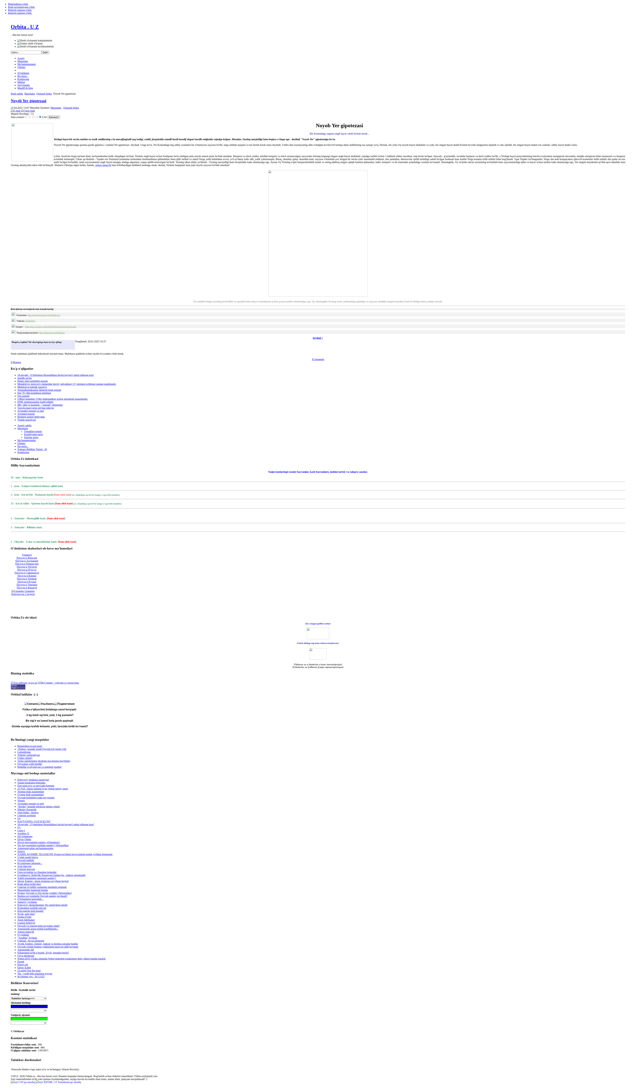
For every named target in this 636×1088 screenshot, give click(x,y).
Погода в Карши (27, 575)
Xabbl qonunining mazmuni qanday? (36, 878)
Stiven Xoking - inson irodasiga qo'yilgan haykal (42, 881)
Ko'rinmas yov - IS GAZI (30, 976)
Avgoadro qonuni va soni (30, 410)
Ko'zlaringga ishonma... (29, 863)
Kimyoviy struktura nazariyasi (33, 779)
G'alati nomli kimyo (27, 857)
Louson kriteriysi (26, 922)
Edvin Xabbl (24, 967)
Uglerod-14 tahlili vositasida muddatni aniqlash (42, 887)
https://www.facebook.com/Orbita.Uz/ (43, 315)
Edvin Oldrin (24, 839)
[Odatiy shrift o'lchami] (30, 43)
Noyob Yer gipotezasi (28, 101)
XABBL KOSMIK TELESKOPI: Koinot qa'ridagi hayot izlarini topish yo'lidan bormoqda (64, 854)
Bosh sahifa (17, 93)
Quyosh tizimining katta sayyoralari (35, 797)
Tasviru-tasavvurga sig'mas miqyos (35, 407)
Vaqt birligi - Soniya (27, 812)
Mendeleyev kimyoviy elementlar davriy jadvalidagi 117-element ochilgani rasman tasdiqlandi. (66, 384)
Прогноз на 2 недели (23, 594)
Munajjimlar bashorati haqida (32, 890)
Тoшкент (27, 554)
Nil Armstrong (24, 836)
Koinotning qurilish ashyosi (31, 908)
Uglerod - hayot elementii (30, 940)
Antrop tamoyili (25, 931)
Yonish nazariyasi (26, 419)
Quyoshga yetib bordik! (29, 764)
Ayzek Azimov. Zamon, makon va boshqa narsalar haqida (47, 943)
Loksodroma (24, 752)
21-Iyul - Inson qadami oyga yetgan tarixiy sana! (42, 788)
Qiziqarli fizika (44, 93)
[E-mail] (15, 110)
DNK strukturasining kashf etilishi (35, 402)
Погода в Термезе (27, 578)
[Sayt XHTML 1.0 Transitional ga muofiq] (58, 1082)
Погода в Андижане (26, 560)
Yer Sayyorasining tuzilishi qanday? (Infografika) (43, 845)
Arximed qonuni (26, 413)
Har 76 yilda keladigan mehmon (34, 393)
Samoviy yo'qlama (27, 902)
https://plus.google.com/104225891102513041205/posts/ (50, 327)
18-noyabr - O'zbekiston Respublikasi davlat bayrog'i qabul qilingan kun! (55, 375)
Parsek (20, 961)
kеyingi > (318, 338)
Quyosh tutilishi (25, 860)
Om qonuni (23, 396)
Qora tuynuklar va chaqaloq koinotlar (36, 872)
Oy (19, 818)
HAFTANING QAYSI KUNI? (34, 821)
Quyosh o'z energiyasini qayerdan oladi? (38, 925)
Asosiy (21, 58)
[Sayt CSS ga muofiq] (23, 1082)
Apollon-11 (23, 833)
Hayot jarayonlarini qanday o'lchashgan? (38, 842)
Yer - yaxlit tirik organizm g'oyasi (34, 973)
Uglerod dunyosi (26, 869)
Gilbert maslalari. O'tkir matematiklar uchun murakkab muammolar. (52, 399)
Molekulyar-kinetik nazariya (32, 387)
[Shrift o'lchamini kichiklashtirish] (35, 46)
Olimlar (21, 67)
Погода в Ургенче (27, 566)
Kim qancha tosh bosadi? (30, 911)
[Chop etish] (28, 110)
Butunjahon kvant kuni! (29, 746)
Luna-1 (21, 830)
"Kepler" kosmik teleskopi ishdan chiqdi (38, 806)
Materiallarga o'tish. (18, 4)
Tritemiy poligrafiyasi (28, 755)
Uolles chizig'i (24, 758)
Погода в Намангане (27, 563)
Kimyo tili (22, 964)
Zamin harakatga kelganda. (31, 782)
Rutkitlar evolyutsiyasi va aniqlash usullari (39, 767)
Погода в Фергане (27, 557)
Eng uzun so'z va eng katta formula (35, 785)
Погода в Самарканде (27, 572)
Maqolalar (22, 61)
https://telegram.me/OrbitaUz (52, 333)
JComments (318, 359)
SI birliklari (23, 73)
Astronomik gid (25, 949)
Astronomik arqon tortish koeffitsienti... (37, 928)
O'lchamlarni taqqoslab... (30, 899)
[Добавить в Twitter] (15, 346)
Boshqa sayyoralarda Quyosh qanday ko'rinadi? (42, 896)
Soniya (21, 851)
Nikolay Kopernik (26, 809)
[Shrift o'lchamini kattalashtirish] (34, 40)
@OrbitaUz (30, 321)
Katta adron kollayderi (29, 884)
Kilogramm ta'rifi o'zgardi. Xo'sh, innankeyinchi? (43, 952)
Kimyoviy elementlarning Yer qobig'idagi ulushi (42, 905)
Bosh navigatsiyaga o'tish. (21, 7)
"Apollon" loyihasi (27, 937)
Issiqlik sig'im (24, 378)
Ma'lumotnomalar (26, 64)
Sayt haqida (23, 85)
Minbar (21, 82)
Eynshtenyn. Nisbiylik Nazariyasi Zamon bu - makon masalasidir (51, 875)
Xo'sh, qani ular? (26, 914)
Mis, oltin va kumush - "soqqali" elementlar (40, 404)
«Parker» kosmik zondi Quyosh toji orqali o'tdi (41, 749)
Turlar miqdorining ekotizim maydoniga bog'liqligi (43, 761)
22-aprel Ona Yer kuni (29, 970)
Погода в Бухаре (27, 581)
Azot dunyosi (24, 866)
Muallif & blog (25, 88)
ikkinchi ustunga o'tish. (20, 13)
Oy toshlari (23, 934)
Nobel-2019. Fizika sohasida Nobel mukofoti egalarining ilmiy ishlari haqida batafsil (61, 958)
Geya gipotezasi (25, 955)
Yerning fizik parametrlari (30, 791)
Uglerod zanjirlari (26, 815)
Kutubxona (23, 79)
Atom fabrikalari (26, 919)
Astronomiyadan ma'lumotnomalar (35, 848)
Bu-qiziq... (22, 76)
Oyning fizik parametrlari (30, 794)
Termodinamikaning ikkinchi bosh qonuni (39, 390)
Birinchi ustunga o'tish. (20, 10)
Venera (21, 800)
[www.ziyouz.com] (318, 633)
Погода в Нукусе (26, 569)
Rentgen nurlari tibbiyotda (31, 416)
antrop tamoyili (103, 165)
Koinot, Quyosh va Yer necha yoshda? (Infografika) (44, 893)
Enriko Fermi (24, 917)
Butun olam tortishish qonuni (32, 381)
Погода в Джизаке (27, 584)
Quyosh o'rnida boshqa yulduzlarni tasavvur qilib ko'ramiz (47, 946)
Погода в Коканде (27, 587)
